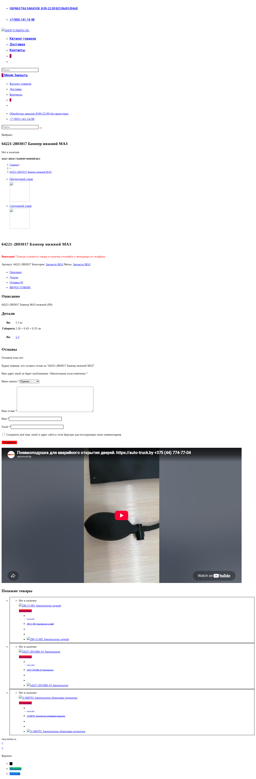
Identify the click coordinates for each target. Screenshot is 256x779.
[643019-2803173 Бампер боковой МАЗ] (20, 200)
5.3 (17, 337)
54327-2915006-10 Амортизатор (40, 670)
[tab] (132, 272)
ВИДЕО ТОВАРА (20, 287)
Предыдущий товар (21, 179)
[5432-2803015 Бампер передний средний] (20, 227)
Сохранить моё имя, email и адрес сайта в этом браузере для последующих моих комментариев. (64, 434)
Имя (5, 418)
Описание (16, 272)
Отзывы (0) (16, 282)
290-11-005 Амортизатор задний (40, 624)
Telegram (15, 773)
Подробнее (25, 610)
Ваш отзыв (9, 411)
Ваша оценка (10, 381)
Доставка (16, 89)
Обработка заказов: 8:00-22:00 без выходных (44, 8)
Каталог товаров (20, 83)
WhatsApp (15, 768)
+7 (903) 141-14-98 (22, 19)
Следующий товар (21, 205)
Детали (14, 277)
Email (6, 426)
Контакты (16, 94)
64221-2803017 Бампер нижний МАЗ (31, 171)
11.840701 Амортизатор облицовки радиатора (46, 716)
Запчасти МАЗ (54, 264)
